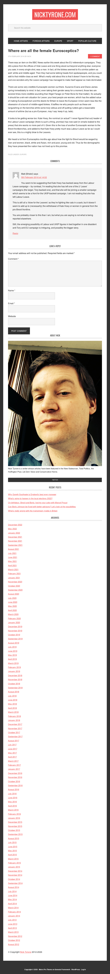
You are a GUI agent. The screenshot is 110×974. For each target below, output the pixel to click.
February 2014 (14, 911)
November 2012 (15, 936)
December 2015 (15, 822)
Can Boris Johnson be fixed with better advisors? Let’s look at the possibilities (42, 506)
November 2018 (15, 679)
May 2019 (12, 655)
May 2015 (12, 850)
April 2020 (12, 610)
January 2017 (14, 769)
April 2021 (12, 565)
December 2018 (15, 675)
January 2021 (14, 577)
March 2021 (13, 569)
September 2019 (15, 638)
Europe (23, 154)
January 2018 (14, 720)
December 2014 (15, 871)
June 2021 (12, 557)
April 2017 (12, 756)
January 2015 (14, 866)
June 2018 (12, 699)
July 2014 (12, 891)
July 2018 (12, 695)
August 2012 (13, 944)
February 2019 (14, 667)
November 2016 (15, 777)
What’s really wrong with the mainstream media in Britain (32, 510)
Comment (13, 258)
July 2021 (12, 553)
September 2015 (15, 834)
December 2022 (15, 524)
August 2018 (13, 691)
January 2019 (14, 671)
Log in (83, 969)
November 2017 (15, 728)
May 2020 (12, 606)
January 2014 (14, 915)
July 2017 (12, 744)
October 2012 (14, 940)
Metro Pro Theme (45, 969)
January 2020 (14, 622)
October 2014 (14, 879)
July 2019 (12, 646)
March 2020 (13, 614)
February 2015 (14, 862)
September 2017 (15, 736)
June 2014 (12, 895)
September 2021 (15, 545)
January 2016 (14, 818)
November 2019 (15, 630)
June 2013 (12, 923)
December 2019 (15, 626)
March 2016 (13, 809)
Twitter (55, 480)
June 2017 (12, 748)
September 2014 (15, 883)
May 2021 (12, 561)
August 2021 (13, 549)
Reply (15, 233)
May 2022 (12, 528)
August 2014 (13, 887)
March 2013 (13, 932)
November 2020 (15, 581)
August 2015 (13, 838)
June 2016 (12, 797)
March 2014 (13, 907)
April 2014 (12, 903)
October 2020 (14, 585)
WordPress (75, 969)
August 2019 (13, 642)
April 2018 (12, 708)
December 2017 (15, 724)
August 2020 (13, 593)
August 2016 (13, 789)
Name (11, 290)
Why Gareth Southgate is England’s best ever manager (32, 494)
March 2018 (13, 712)
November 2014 (15, 875)
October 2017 (14, 732)
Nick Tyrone (25, 951)
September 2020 (15, 589)
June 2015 (12, 846)
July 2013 (12, 919)
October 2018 (14, 683)
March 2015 (13, 858)
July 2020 (12, 598)
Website (12, 316)
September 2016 (15, 785)
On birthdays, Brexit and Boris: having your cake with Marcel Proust (37, 502)
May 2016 (12, 801)
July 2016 (12, 793)
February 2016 (14, 814)
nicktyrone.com (55, 14)
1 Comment (95, 56)
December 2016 (15, 773)
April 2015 (12, 854)
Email (11, 303)
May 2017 (12, 752)
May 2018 (12, 703)
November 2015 (15, 826)
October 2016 (14, 781)
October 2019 (14, 634)
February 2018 (14, 716)
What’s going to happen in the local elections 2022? (30, 498)
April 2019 (12, 659)
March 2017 (13, 761)
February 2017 (14, 765)
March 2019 (13, 663)
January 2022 (14, 532)
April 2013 (12, 928)
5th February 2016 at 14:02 (34, 177)
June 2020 (12, 602)
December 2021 (15, 536)
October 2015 (14, 830)
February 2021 (14, 573)
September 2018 (15, 687)
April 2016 (12, 805)
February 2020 (14, 618)
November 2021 (15, 540)
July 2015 (12, 842)
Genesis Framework (62, 969)
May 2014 (12, 899)
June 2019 (12, 651)
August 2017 (13, 740)
